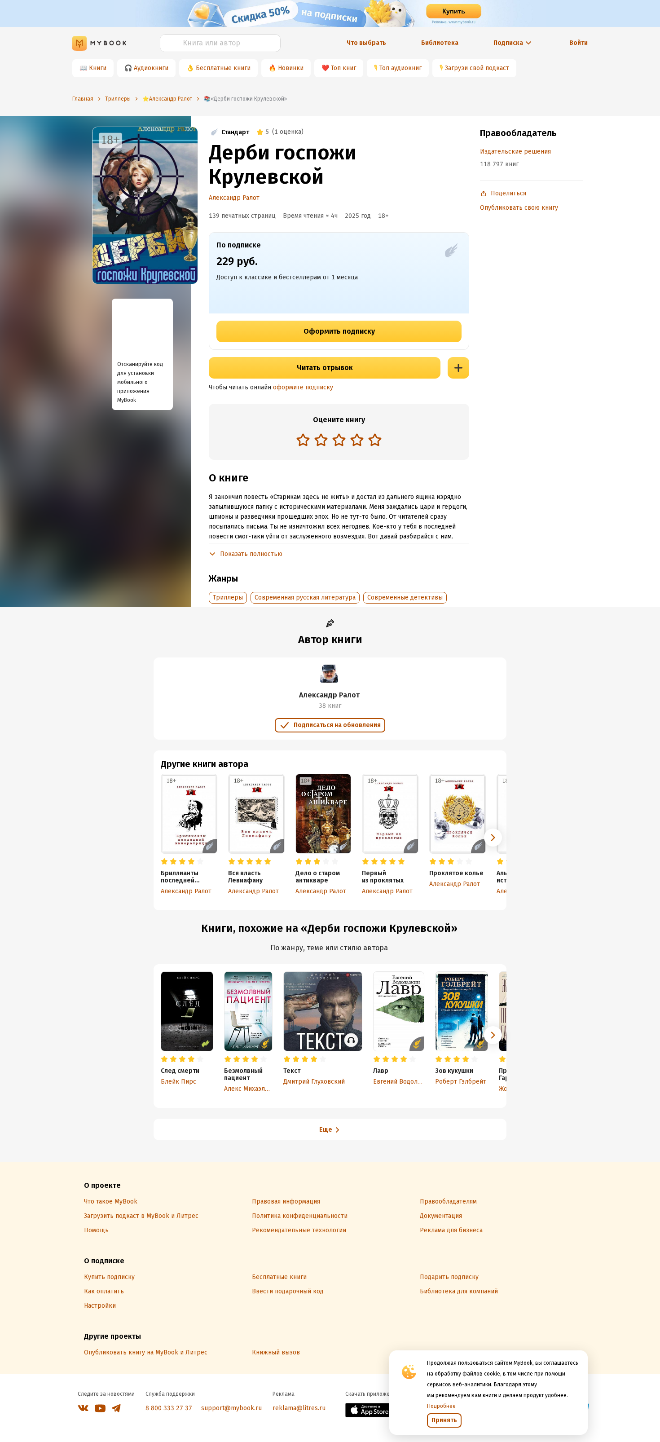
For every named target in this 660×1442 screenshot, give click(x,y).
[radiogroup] (339, 440)
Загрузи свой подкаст (477, 68)
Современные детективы (405, 597)
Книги (97, 68)
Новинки (291, 68)
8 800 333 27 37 (168, 1408)
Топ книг (343, 68)
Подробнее (441, 1406)
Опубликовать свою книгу (519, 208)
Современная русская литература (305, 597)
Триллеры (228, 597)
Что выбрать (366, 43)
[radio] (303, 439)
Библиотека (439, 43)
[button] (493, 838)
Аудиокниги (151, 68)
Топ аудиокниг (400, 68)
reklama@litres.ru (299, 1408)
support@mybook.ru (231, 1408)
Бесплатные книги (223, 68)
